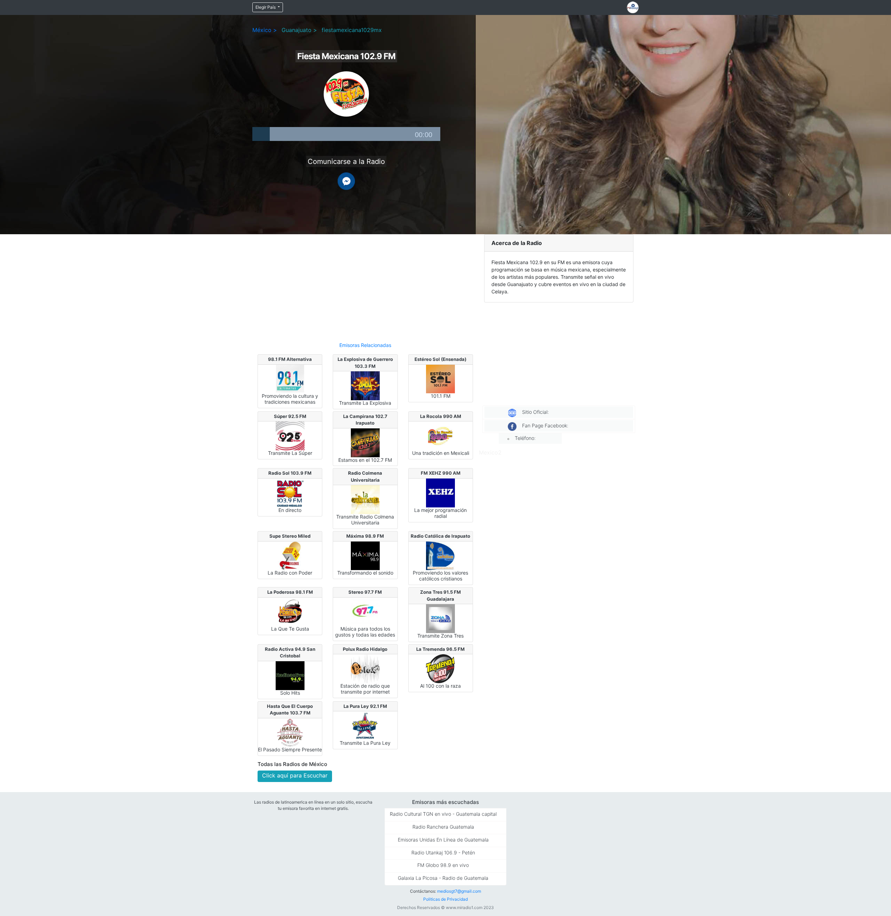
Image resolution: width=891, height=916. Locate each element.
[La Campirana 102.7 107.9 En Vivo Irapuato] (365, 442)
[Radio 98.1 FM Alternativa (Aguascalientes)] (290, 378)
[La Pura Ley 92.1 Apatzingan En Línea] (365, 725)
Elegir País (266, 7)
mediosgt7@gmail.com (459, 891)
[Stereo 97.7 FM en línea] (365, 611)
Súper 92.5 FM (290, 416)
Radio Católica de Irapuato (440, 536)
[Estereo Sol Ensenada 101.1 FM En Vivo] (440, 378)
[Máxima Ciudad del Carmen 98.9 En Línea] (365, 555)
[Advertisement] (365, 285)
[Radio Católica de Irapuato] (440, 555)
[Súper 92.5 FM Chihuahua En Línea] (290, 435)
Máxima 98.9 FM (365, 536)
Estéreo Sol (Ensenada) (440, 359)
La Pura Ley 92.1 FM (365, 706)
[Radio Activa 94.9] (290, 675)
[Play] (261, 134)
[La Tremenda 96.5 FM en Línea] (440, 668)
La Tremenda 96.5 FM (440, 649)
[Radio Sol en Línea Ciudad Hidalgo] (290, 492)
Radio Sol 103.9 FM (290, 473)
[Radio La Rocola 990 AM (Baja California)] (440, 435)
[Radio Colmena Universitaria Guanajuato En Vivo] (365, 499)
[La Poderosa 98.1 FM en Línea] (290, 611)
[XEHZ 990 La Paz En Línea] (440, 492)
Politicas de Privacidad (445, 899)
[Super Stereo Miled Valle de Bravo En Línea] (290, 555)
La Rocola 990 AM (440, 416)
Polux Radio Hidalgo (365, 649)
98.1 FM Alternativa (290, 359)
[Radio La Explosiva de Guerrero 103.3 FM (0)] (365, 385)
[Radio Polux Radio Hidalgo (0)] (365, 668)
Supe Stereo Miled (289, 536)
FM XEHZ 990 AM (440, 473)
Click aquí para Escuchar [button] (295, 775)
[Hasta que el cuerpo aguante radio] (290, 731)
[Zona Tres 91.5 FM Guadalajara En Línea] (440, 618)
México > (264, 29)
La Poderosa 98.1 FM (290, 592)
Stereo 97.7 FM (365, 592)
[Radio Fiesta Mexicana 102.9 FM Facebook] (346, 180)
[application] (346, 134)
